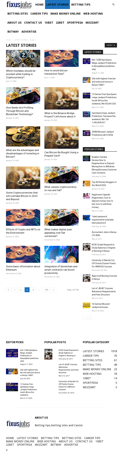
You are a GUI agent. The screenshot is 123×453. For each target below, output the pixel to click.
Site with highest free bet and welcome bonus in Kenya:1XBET (104, 81)
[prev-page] (8, 289)
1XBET (49, 22)
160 (46, 289)
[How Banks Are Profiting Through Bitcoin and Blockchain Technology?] (23, 95)
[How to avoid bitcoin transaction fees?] (61, 58)
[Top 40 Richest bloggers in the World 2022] (86, 183)
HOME (39, 4)
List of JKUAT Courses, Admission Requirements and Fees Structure (104, 291)
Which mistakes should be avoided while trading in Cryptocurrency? (20, 74)
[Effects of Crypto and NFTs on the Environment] (23, 217)
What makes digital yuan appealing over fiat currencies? (58, 233)
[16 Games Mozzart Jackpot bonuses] (86, 305)
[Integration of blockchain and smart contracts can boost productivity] (61, 254)
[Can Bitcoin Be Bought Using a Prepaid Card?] (61, 137)
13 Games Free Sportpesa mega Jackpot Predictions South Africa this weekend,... (28, 389)
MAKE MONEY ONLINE (65, 13)
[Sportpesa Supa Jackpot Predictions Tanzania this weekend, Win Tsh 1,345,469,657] (86, 114)
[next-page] (53, 289)
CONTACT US (33, 22)
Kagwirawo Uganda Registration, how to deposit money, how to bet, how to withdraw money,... (102, 200)
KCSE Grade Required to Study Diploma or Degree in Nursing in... (68, 353)
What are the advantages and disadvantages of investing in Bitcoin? (22, 153)
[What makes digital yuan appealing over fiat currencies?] (61, 217)
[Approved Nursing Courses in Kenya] (86, 278)
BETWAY (13, 31)
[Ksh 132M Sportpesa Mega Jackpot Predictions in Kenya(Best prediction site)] (86, 61)
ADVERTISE (28, 31)
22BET (60, 22)
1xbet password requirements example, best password (103, 219)
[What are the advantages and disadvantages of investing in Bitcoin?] (23, 136)
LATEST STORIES (57, 4)
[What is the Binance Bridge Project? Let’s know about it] (61, 98)
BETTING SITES (17, 13)
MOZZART (92, 22)
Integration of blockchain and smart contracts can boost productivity (60, 270)
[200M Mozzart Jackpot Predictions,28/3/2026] (86, 133)
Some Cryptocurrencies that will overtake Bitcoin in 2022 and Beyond (22, 196)
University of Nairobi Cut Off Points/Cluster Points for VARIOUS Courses (104, 263)
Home (8, 40)
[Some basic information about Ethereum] (23, 254)
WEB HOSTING (93, 13)
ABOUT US (14, 22)
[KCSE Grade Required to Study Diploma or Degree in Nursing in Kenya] (86, 247)
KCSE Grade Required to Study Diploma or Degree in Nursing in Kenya (103, 247)
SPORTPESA (75, 22)
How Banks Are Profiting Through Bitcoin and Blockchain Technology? (19, 111)
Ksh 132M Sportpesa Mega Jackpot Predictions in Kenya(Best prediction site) (29, 355)
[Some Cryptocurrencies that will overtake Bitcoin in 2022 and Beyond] (23, 177)
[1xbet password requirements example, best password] (86, 217)
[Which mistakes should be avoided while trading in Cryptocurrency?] (23, 58)
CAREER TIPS (39, 13)
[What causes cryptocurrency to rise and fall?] (61, 174)
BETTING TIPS (80, 4)
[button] (113, 4)
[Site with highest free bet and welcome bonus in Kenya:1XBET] (86, 80)
